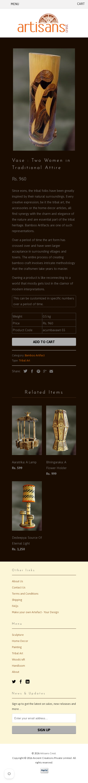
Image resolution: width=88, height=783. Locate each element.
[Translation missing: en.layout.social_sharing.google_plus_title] (44, 371)
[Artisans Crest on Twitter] (14, 681)
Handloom (18, 665)
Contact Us (18, 587)
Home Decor (20, 641)
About (15, 671)
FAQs (15, 606)
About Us (17, 581)
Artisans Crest (48, 753)
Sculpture (18, 634)
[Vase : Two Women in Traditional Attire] (44, 99)
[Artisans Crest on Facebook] (21, 681)
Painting (17, 647)
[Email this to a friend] (50, 371)
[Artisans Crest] (44, 23)
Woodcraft (18, 659)
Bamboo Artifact (35, 355)
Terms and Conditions (25, 593)
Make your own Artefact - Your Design (35, 612)
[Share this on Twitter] (24, 371)
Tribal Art (24, 360)
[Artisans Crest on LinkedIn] (27, 681)
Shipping (17, 599)
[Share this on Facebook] (31, 371)
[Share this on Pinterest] (37, 371)
